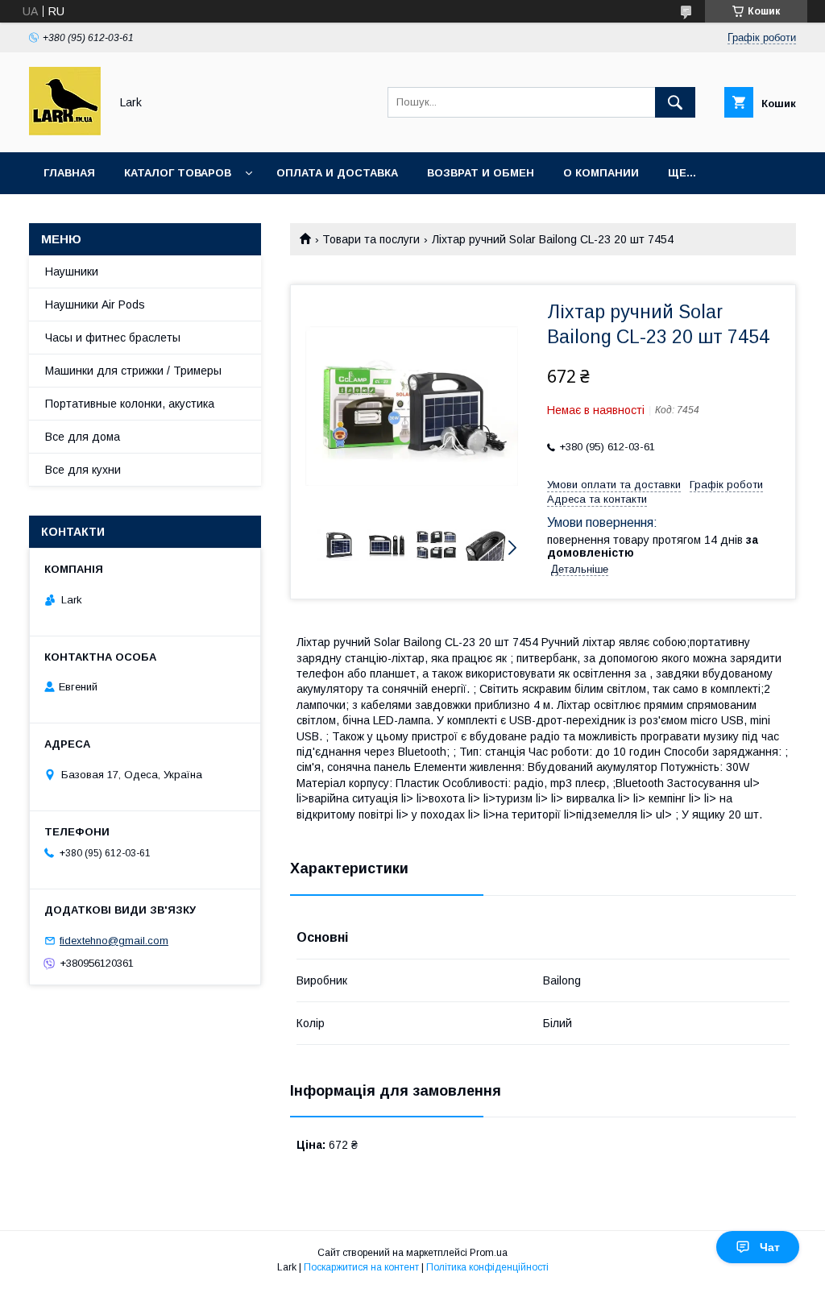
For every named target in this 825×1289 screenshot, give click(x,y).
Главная (69, 173)
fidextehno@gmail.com (114, 941)
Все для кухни (83, 469)
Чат (770, 1247)
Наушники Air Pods (95, 304)
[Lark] (65, 131)
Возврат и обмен (480, 173)
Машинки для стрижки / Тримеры (133, 370)
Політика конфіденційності (487, 1267)
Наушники (71, 271)
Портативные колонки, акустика (129, 403)
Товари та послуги (371, 239)
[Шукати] (675, 102)
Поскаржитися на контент (361, 1267)
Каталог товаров (177, 173)
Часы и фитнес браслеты (112, 337)
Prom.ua (489, 1252)
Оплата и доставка (337, 173)
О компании (601, 173)
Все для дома (82, 436)
